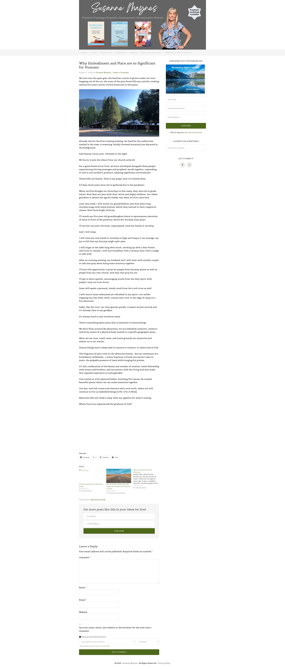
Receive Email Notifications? (93, 637)
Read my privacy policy (193, 132)
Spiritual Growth (98, 499)
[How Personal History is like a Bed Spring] (91, 476)
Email (83, 600)
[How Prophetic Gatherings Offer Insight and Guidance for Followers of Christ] (118, 476)
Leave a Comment (121, 72)
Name (83, 587)
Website (83, 612)
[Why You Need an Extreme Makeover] (147, 479)
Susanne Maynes (142, 25)
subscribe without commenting (99, 646)
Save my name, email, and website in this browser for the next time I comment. (115, 629)
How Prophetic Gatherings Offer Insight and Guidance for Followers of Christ (118, 486)
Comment (85, 557)
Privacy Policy (164, 663)
